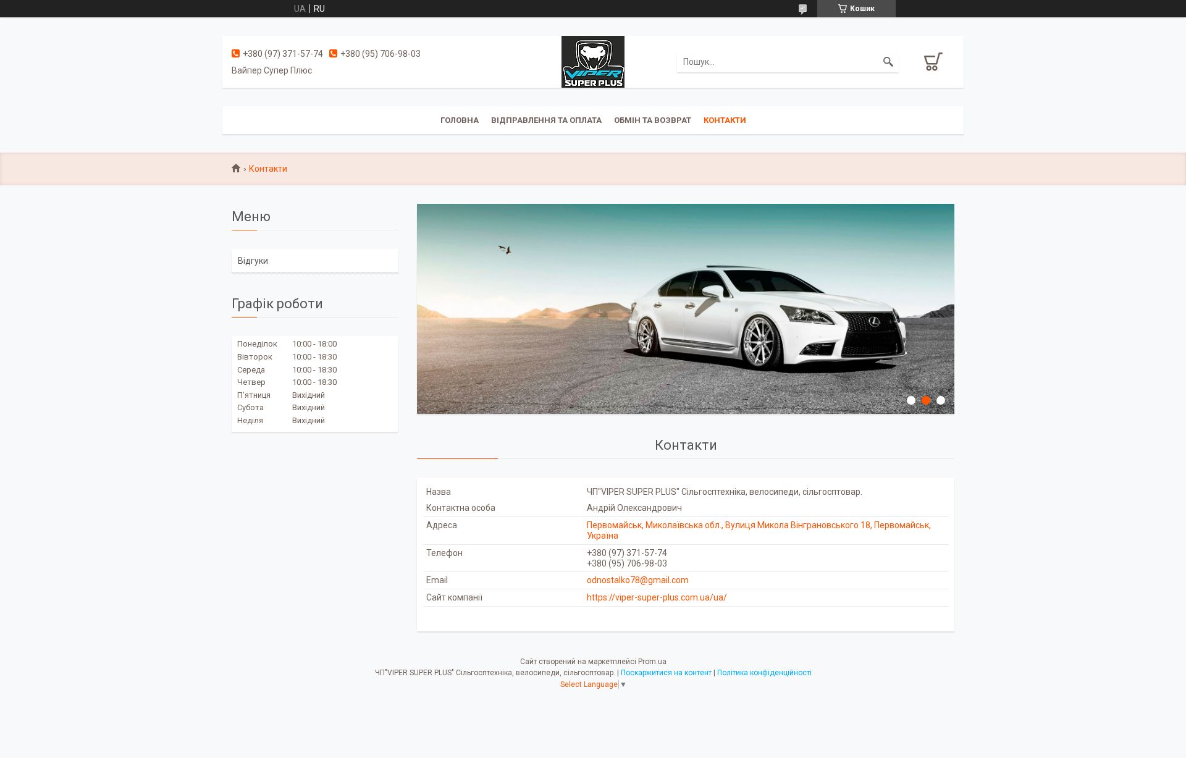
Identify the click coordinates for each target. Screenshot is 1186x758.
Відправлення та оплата (546, 120)
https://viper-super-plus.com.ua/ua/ (657, 597)
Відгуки (253, 261)
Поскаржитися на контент (666, 672)
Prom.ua (652, 661)
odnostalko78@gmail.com (638, 580)
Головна (459, 120)
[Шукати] (888, 62)
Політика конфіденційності (764, 672)
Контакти (725, 120)
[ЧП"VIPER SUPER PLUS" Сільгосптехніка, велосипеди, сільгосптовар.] (593, 61)
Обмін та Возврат (652, 120)
